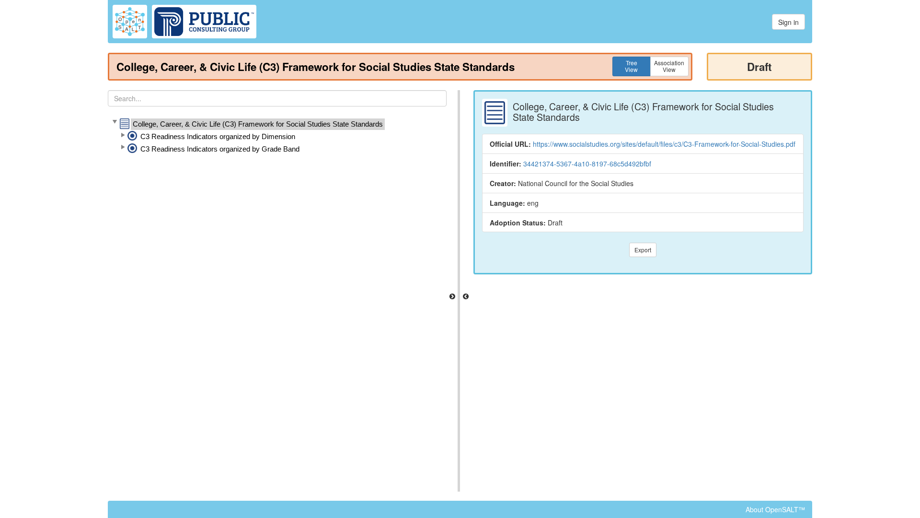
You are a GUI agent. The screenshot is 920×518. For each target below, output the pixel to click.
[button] (114, 122)
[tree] (277, 137)
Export (642, 250)
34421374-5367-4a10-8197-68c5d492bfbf (587, 163)
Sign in (788, 22)
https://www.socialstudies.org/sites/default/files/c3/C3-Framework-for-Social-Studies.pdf (664, 144)
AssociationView (669, 66)
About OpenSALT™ (775, 509)
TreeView (631, 66)
